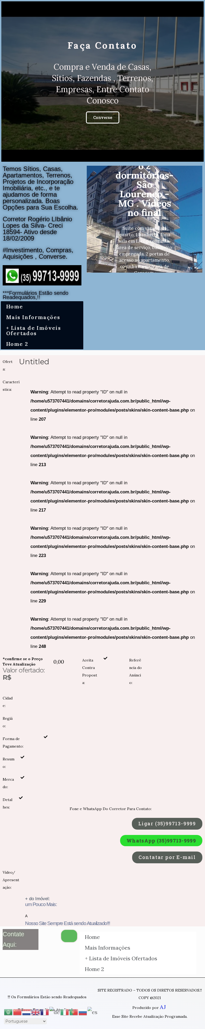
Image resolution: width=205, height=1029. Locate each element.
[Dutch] (26, 1011)
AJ (163, 1007)
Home (14, 306)
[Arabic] (8, 1011)
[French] (44, 1011)
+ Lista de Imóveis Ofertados (33, 330)
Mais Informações (33, 317)
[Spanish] (93, 1011)
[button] (97, 157)
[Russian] (83, 1011)
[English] (35, 1011)
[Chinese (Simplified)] (17, 1011)
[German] (54, 1011)
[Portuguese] (73, 1011)
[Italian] (64, 1011)
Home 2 (17, 344)
